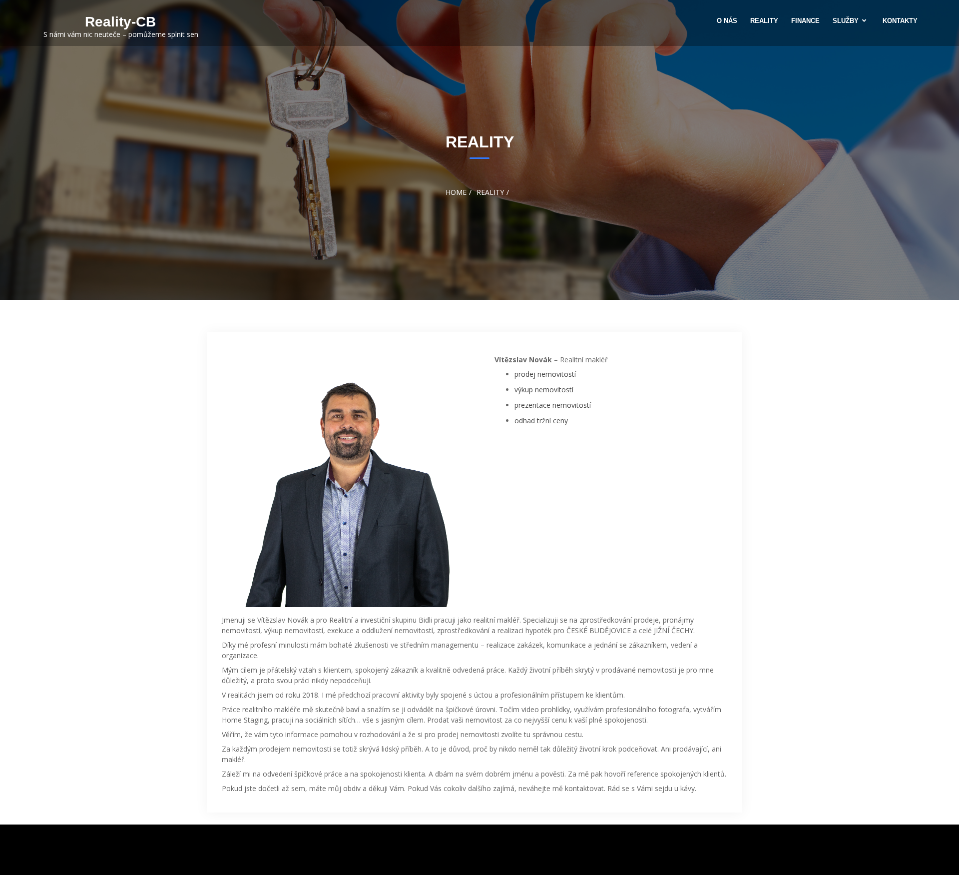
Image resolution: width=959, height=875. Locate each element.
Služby (846, 20)
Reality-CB (120, 21)
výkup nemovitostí (543, 389)
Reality (764, 20)
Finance (805, 20)
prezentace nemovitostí (552, 405)
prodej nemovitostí (545, 374)
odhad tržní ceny (541, 420)
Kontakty (900, 20)
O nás (727, 20)
